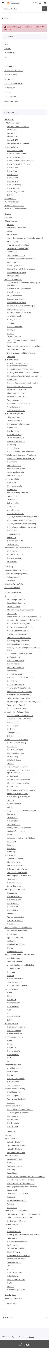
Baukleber (11, 848)
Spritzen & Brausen (15, 937)
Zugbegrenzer (13, 544)
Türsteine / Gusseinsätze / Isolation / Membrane (22, 341)
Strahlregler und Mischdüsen (19, 876)
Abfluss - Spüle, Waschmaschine (20, 715)
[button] (40, 2)
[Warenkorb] (44, 2)
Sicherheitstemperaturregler (18, 493)
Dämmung (11, 445)
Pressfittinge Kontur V (16, 599)
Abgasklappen (13, 510)
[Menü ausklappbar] (3, 1)
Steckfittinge (12, 613)
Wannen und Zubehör (13, 1106)
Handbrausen (12, 907)
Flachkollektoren (11, 1138)
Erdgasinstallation (14, 295)
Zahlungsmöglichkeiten (14, 83)
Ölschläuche (12, 234)
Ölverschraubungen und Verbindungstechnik (25, 238)
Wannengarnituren (15, 920)
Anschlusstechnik (14, 1068)
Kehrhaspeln (10, 580)
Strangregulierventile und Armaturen (22, 1187)
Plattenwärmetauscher (16, 393)
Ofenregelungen (13, 534)
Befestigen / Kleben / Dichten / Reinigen (20, 810)
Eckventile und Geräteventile (18, 779)
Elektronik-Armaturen (15, 865)
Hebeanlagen (12, 725)
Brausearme (12, 893)
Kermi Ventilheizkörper (16, 154)
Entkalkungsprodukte (13, 577)
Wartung (10, 1204)
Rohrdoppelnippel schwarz (18, 644)
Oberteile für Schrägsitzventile (19, 691)
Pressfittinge (12, 1173)
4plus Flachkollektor (15, 1149)
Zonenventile (12, 1190)
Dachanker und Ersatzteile (17, 1221)
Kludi (9, 1013)
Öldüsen (10, 224)
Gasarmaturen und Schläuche (19, 313)
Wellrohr (10, 1163)
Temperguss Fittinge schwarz (19, 637)
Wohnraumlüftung (14, 1034)
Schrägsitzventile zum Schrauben (20, 698)
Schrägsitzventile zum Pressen (19, 695)
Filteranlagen (12, 1071)
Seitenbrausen (13, 913)
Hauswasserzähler (14, 674)
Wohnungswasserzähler (17, 708)
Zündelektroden (13, 262)
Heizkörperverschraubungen (18, 424)
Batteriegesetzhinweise (14, 70)
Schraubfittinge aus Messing (18, 797)
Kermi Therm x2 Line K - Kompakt (20, 160)
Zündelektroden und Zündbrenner (21, 353)
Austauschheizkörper (15, 157)
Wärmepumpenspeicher (17, 1241)
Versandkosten (10, 96)
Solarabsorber (13, 1082)
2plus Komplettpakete (16, 1145)
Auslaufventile (13, 776)
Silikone (10, 845)
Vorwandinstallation (15, 979)
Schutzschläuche (14, 760)
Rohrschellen (12, 821)
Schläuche (11, 941)
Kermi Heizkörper (11, 147)
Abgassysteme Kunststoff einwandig (21, 524)
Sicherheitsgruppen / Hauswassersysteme (24, 701)
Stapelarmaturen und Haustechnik (18, 653)
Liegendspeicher (14, 1252)
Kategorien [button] (7, 1317)
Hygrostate (11, 482)
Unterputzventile (14, 804)
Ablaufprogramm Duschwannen (20, 1109)
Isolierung (11, 1169)
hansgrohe (11, 999)
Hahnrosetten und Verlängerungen (21, 790)
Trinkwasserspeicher (15, 1248)
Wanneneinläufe (14, 882)
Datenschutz (10, 53)
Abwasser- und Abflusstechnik (17, 712)
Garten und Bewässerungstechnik (18, 927)
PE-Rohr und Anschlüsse (17, 931)
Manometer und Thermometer (19, 386)
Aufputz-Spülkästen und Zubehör (20, 965)
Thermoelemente (14, 337)
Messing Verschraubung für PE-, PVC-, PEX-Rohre (24, 648)
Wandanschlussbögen (16, 917)
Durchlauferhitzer (14, 1092)
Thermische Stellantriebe (17, 438)
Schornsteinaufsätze (15, 541)
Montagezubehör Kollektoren (16, 1211)
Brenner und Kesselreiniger (16, 570)
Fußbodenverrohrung (15, 441)
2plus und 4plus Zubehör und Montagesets (24, 1214)
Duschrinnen (12, 1119)
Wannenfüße (12, 1126)
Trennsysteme (13, 400)
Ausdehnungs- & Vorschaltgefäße (20, 1180)
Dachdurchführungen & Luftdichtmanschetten (25, 1176)
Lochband (11, 814)
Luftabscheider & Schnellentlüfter (20, 1183)
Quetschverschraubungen (17, 793)
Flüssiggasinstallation (15, 309)
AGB (6, 57)
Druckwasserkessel (14, 951)
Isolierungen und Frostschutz (16, 739)
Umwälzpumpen (13, 407)
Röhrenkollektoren (12, 1224)
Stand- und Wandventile (17, 872)
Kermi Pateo (12, 171)
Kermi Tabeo (12, 174)
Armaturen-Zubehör (15, 858)
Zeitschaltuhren (13, 503)
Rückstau (11, 729)
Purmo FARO (12, 133)
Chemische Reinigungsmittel (16, 573)
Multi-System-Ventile (15, 684)
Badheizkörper (10, 198)
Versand (31, 1337)
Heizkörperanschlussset (14, 205)
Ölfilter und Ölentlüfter (16, 228)
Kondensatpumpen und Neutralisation (22, 383)
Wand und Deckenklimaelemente (20, 451)
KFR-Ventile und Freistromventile (20, 677)
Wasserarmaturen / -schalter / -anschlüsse (24, 346)
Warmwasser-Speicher (16, 1099)
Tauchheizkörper (14, 1262)
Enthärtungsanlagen (15, 667)
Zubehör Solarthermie (13, 1272)
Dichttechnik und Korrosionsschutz (18, 548)
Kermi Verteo (12, 167)
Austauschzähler (14, 657)
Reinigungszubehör (12, 587)
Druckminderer (13, 664)
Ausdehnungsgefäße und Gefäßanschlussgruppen (17, 364)
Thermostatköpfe (14, 417)
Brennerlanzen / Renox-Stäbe (19, 288)
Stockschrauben (13, 824)
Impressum (9, 66)
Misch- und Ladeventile (16, 390)
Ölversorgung (12, 241)
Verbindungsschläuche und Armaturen (20, 455)
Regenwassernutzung (16, 944)
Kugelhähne (12, 462)
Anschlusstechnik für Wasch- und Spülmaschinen (20, 771)
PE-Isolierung (12, 756)
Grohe (9, 992)
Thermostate (12, 499)
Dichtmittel (11, 841)
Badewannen (12, 1116)
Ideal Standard (13, 1006)
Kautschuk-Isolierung (15, 753)
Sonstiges (11, 356)
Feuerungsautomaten (15, 265)
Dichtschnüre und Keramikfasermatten (23, 527)
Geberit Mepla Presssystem (18, 630)
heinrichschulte (13, 1003)
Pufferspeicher (13, 1245)
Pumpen (10, 948)
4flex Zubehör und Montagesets (20, 1217)
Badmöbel (11, 972)
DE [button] (33, 2)
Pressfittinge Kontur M (16, 603)
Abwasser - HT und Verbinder (19, 719)
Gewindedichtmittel (15, 554)
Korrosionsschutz (14, 558)
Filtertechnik (12, 671)
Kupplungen (12, 934)
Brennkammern (13, 292)
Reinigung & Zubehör (15, 1078)
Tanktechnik (12, 252)
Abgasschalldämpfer (15, 513)
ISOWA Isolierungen (15, 750)
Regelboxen (12, 427)
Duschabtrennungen (15, 958)
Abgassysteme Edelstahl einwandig (21, 520)
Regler (9, 1283)
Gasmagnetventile (14, 316)
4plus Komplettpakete (16, 1152)
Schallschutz (12, 817)
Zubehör (10, 195)
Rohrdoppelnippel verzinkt (18, 641)
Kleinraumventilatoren (16, 1027)
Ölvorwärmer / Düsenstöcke (18, 245)
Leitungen (11, 330)
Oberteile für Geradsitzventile (19, 688)
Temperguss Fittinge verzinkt (18, 634)
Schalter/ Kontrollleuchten (17, 248)
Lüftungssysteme (11, 1023)
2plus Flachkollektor (15, 1142)
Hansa (9, 996)
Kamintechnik (10, 506)
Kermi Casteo (12, 178)
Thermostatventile (14, 420)
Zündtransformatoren (16, 255)
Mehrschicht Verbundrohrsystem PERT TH (24, 617)
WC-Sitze (10, 1102)
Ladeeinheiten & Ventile (16, 1200)
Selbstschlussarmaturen (17, 869)
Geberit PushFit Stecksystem (18, 623)
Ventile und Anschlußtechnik (16, 767)
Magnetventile (13, 276)
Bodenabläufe (13, 722)
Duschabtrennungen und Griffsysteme (20, 955)
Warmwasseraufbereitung (15, 1089)
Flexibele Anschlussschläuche (19, 783)
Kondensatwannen (14, 326)
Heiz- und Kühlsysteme (14, 414)
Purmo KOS (11, 130)
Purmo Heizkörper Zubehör (18, 143)
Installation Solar (11, 1156)
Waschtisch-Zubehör (15, 982)
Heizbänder (12, 746)
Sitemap (8, 61)
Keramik (10, 975)
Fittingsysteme (10, 596)
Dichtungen (12, 551)
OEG (9, 1061)
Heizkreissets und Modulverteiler (20, 369)
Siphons (10, 800)
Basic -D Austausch (15, 185)
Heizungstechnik (11, 360)
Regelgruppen (13, 431)
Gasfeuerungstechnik (13, 279)
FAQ (6, 44)
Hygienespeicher (14, 1231)
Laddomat (11, 1197)
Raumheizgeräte (13, 1095)
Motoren (10, 333)
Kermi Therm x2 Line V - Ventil (19, 164)
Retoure (8, 92)
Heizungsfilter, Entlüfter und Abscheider (23, 372)
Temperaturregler (14, 496)
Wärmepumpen (13, 1085)
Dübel (9, 834)
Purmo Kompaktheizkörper (18, 126)
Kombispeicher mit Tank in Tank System (23, 1235)
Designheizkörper (12, 202)
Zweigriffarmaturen (15, 886)
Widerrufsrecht (11, 75)
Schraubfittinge (13, 606)
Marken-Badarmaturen (14, 1037)
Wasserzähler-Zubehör (16, 705)
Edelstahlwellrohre (14, 1159)
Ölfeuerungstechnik (12, 221)
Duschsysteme (13, 903)
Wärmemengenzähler (16, 410)
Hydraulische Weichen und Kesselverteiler (24, 376)
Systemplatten (13, 448)
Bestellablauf (10, 88)
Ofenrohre (11, 537)
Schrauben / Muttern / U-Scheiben (21, 838)
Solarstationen (13, 1276)
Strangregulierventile (15, 472)
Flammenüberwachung (16, 272)
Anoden (10, 1269)
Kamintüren (12, 530)
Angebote (8, 217)
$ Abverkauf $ (10, 1304)
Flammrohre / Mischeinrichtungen (21, 269)
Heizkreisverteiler (14, 434)
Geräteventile (12, 786)
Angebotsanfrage (11, 101)
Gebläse (10, 323)
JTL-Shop (28, 1345)
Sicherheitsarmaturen (16, 469)
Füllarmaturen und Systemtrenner (21, 458)
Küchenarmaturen (12, 989)
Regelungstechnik (12, 479)
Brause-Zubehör (13, 924)
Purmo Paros (12, 136)
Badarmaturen (10, 855)
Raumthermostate (14, 486)
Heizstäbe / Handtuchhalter (16, 209)
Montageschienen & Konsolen (19, 828)
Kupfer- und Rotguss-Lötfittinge (19, 627)
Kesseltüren (12, 379)
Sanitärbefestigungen (16, 831)
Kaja (9, 1010)
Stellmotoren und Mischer (17, 396)
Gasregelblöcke (13, 319)
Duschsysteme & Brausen (15, 889)
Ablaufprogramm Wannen (17, 1113)
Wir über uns (10, 79)
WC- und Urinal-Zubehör (17, 986)
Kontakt (8, 48)
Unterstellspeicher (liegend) (18, 1255)
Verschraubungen (14, 475)
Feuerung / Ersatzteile (13, 1298)
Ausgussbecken (13, 968)
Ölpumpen (11, 231)
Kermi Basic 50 (13, 188)
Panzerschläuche (14, 465)
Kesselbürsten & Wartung (15, 584)
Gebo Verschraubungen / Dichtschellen (23, 620)
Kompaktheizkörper (15, 150)
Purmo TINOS (12, 140)
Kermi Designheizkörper (17, 191)
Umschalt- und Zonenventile (18, 403)
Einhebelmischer (14, 862)
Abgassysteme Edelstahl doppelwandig (23, 517)
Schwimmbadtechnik (13, 1064)
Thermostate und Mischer (17, 1193)
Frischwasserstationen (16, 1279)
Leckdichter (12, 561)
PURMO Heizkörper (12, 123)
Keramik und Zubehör (13, 961)
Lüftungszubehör (14, 1030)
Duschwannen (13, 1123)
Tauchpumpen (13, 732)
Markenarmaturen (14, 1016)
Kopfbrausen (12, 910)
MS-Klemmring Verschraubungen (20, 610)
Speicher (8, 1228)
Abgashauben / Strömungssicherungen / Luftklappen (23, 284)
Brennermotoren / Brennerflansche (21, 259)
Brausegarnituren (14, 896)
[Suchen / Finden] (44, 8)
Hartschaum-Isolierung (16, 743)
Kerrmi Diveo (12, 181)
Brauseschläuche (14, 900)
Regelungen (12, 489)
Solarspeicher (12, 1238)
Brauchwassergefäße (15, 660)
